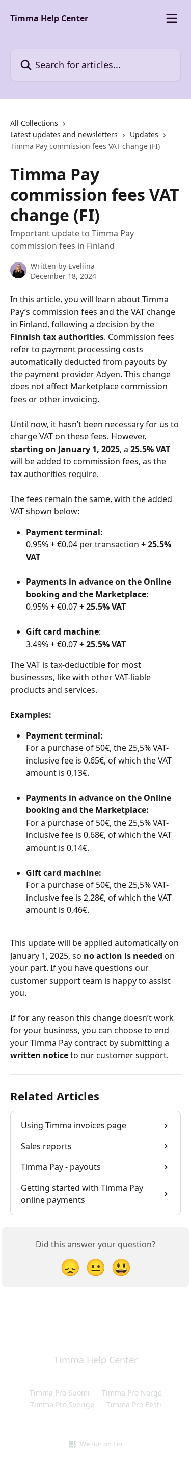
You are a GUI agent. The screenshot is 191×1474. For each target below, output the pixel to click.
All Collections (34, 123)
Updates (144, 134)
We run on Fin (101, 1444)
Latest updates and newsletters (64, 134)
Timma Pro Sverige (62, 1404)
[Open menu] (171, 18)
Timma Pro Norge (132, 1393)
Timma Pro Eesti (133, 1404)
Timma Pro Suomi (60, 1393)
